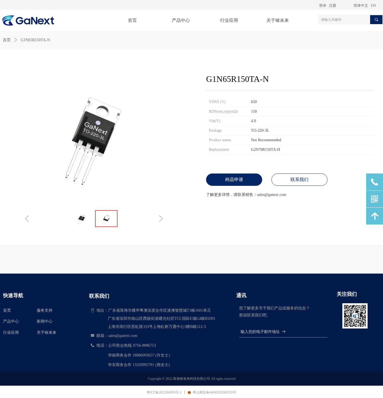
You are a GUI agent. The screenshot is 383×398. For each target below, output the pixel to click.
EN (373, 5)
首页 (7, 40)
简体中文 (361, 5)
